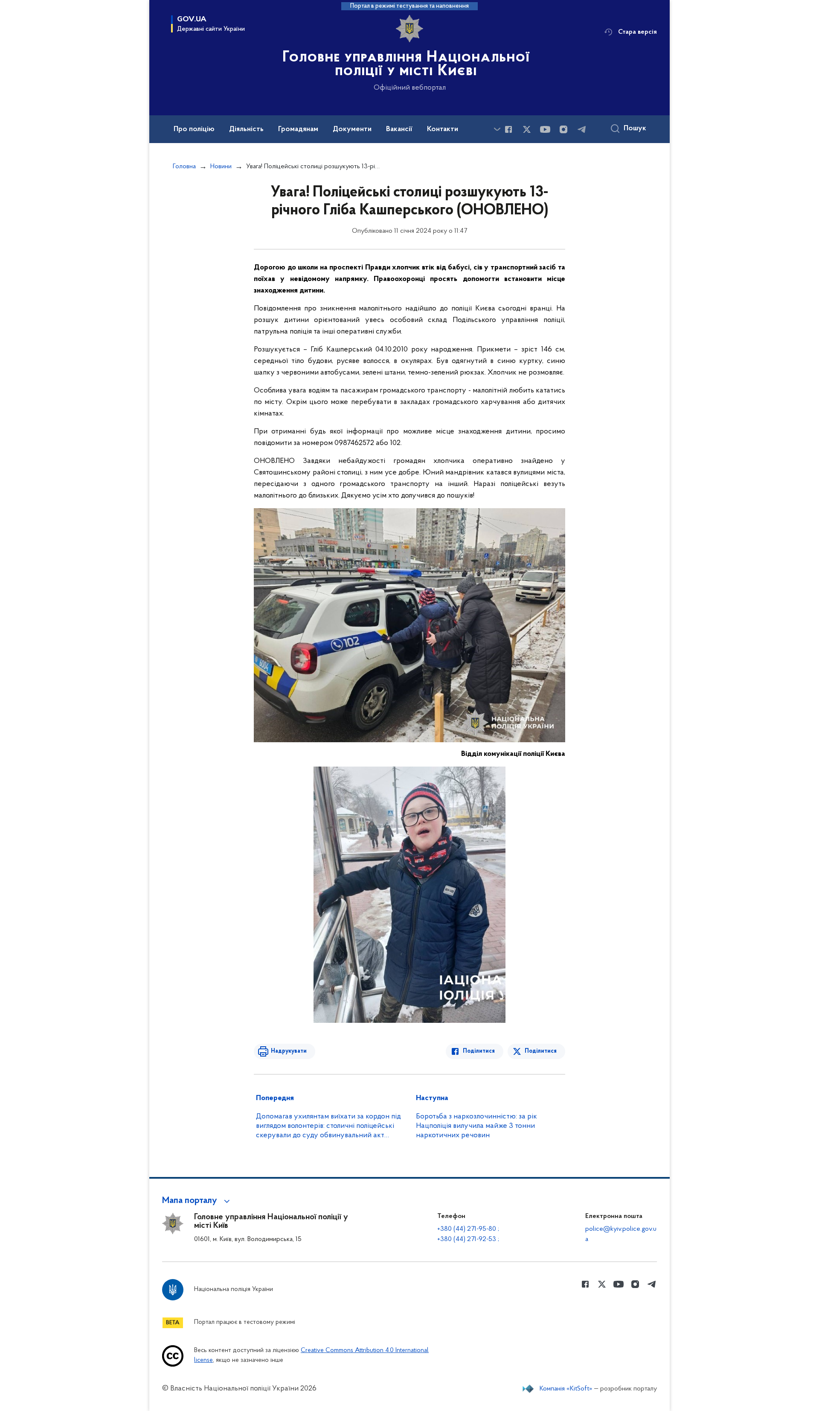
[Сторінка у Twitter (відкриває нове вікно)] (527, 129)
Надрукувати (289, 1051)
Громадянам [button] (298, 129)
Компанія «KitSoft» (566, 1388)
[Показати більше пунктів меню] (497, 129)
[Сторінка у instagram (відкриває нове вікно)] (563, 129)
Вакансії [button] (399, 129)
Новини (221, 166)
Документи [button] (352, 129)
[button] (197, 1201)
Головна (184, 166)
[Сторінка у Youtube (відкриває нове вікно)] (545, 129)
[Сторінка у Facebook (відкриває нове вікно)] (508, 129)
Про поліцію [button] (194, 129)
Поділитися (479, 1051)
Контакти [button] (442, 129)
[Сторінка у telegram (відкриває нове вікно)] (582, 129)
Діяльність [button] (246, 129)
